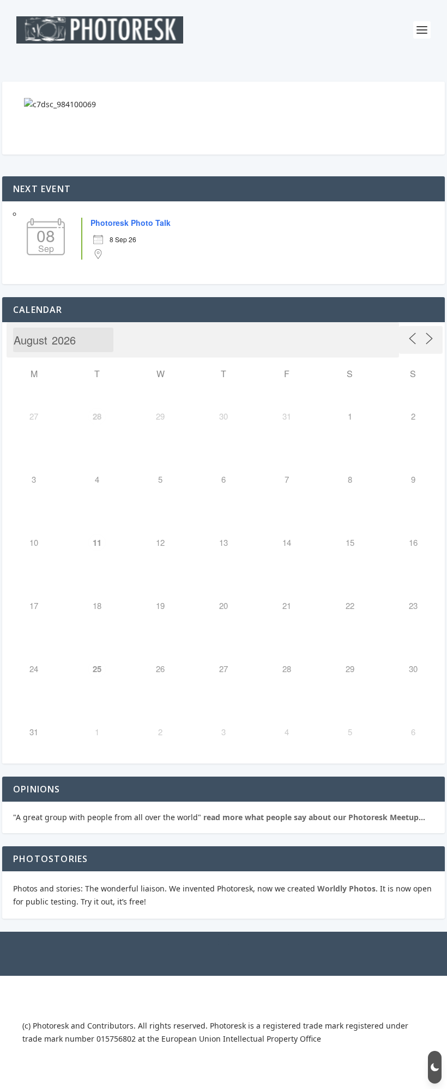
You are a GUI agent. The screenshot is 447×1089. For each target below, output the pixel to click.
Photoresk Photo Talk (130, 222)
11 (97, 543)
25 (97, 669)
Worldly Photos (346, 888)
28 (97, 416)
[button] (435, 1067)
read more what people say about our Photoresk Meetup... (313, 817)
